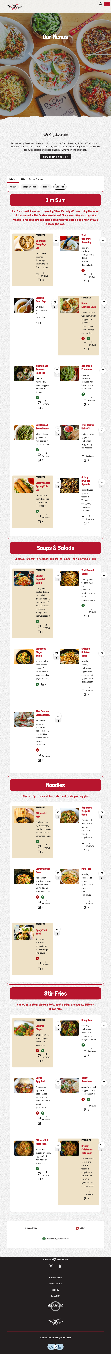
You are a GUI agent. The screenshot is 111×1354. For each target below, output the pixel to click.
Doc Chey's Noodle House (55, 1321)
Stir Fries (60, 187)
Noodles (46, 187)
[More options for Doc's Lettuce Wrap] (104, 302)
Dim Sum (13, 187)
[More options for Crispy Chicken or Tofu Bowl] (101, 1145)
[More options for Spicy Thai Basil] (57, 929)
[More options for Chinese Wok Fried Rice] (58, 1145)
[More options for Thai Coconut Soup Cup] (103, 240)
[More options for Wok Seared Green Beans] (58, 429)
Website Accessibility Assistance (55, 1337)
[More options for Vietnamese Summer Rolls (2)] (57, 370)
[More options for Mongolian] (104, 1025)
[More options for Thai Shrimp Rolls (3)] (102, 429)
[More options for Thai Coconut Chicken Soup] (58, 716)
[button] (32, 260)
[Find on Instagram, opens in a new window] (51, 1266)
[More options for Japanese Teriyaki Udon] (102, 812)
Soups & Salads (29, 187)
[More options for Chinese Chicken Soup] (102, 653)
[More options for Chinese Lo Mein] (58, 812)
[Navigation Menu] (107, 4)
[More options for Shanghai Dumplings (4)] (56, 240)
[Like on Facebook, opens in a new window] (60, 1266)
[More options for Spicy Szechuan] (104, 1082)
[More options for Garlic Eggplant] (58, 1082)
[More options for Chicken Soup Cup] (54, 302)
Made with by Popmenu (34, 1259)
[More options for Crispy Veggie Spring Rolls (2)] (58, 482)
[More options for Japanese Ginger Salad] (56, 653)
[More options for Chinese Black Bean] (58, 873)
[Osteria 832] (55, 1305)
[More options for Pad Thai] (102, 873)
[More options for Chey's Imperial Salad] (58, 575)
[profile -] (100, 4)
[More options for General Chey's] (58, 1025)
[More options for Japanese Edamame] (103, 370)
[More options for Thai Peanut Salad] (104, 575)
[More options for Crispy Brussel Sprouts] (102, 482)
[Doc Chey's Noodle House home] (14, 7)
